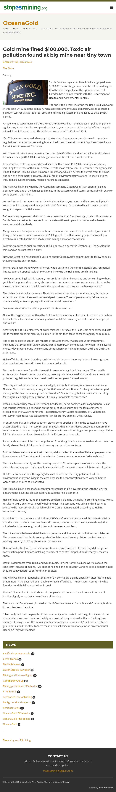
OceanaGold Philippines (18, 718)
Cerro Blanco (12, 659)
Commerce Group (15, 680)
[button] (111, 8)
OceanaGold (26, 62)
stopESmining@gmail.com (58, 771)
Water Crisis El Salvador (18, 669)
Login (66, 782)
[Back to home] (25, 8)
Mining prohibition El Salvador (22, 686)
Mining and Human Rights (19, 675)
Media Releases (13, 664)
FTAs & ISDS (11, 691)
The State (8, 68)
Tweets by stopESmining (17, 740)
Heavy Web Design (105, 788)
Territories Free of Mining (18, 697)
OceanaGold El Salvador (18, 713)
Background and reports (18, 702)
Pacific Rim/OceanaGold (18, 653)
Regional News (13, 708)
